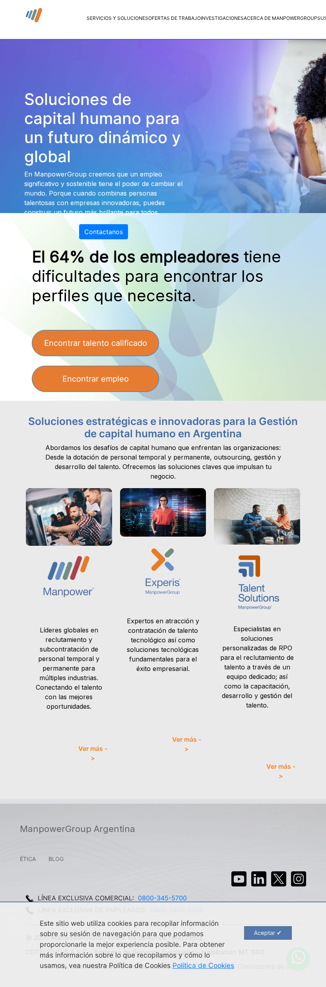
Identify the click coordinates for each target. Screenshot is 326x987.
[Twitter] (278, 878)
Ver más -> (92, 753)
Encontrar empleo (95, 379)
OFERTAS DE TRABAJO (174, 18)
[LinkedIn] (258, 878)
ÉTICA (28, 858)
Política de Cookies (203, 965)
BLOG (56, 858)
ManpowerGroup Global (34, 15)
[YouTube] (238, 878)
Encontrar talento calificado (95, 343)
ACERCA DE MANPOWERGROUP (280, 18)
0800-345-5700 (162, 898)
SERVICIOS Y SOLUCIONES (117, 18)
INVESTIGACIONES (222, 18)
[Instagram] (298, 878)
